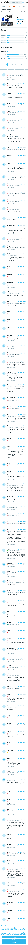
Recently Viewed (22, 6)
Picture (11, 64)
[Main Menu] (1, 2)
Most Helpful (19, 64)
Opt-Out (14, 940)
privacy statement (13, 928)
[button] (21, 2)
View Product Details (21, 24)
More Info (14, 942)
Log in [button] (23, 2)
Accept (14, 937)
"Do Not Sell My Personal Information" (14, 934)
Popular (3, 6)
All (6, 64)
